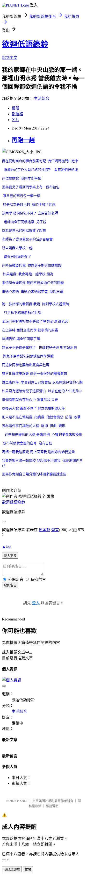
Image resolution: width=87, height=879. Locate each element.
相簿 (15, 108)
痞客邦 (44, 530)
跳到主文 (9, 58)
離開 (28, 869)
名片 (15, 120)
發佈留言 (10, 585)
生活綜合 (41, 98)
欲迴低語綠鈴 (25, 44)
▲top (6, 546)
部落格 (17, 114)
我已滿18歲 (12, 869)
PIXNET (22, 801)
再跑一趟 (23, 140)
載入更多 (10, 556)
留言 (55, 530)
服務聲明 (52, 806)
